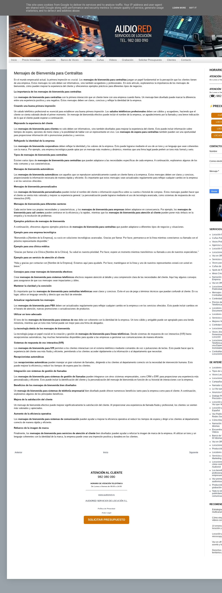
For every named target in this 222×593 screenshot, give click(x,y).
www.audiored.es (106, 495)
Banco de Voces (70, 59)
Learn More (179, 8)
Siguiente (193, 452)
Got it (193, 8)
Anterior (18, 452)
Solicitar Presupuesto (150, 59)
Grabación (127, 59)
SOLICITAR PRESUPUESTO (106, 519)
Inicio (14, 59)
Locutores (216, 367)
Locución (51, 59)
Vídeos (113, 59)
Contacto (186, 59)
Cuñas (100, 59)
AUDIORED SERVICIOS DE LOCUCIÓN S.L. (107, 501)
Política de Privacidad (106, 509)
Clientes (171, 59)
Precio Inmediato (31, 59)
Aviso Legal (106, 513)
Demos (88, 59)
